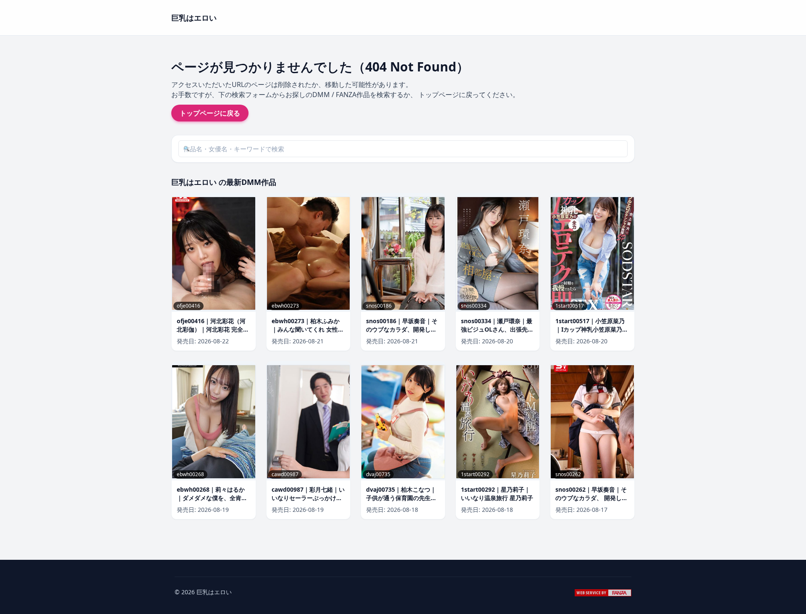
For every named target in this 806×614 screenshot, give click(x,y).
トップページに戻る (210, 113)
